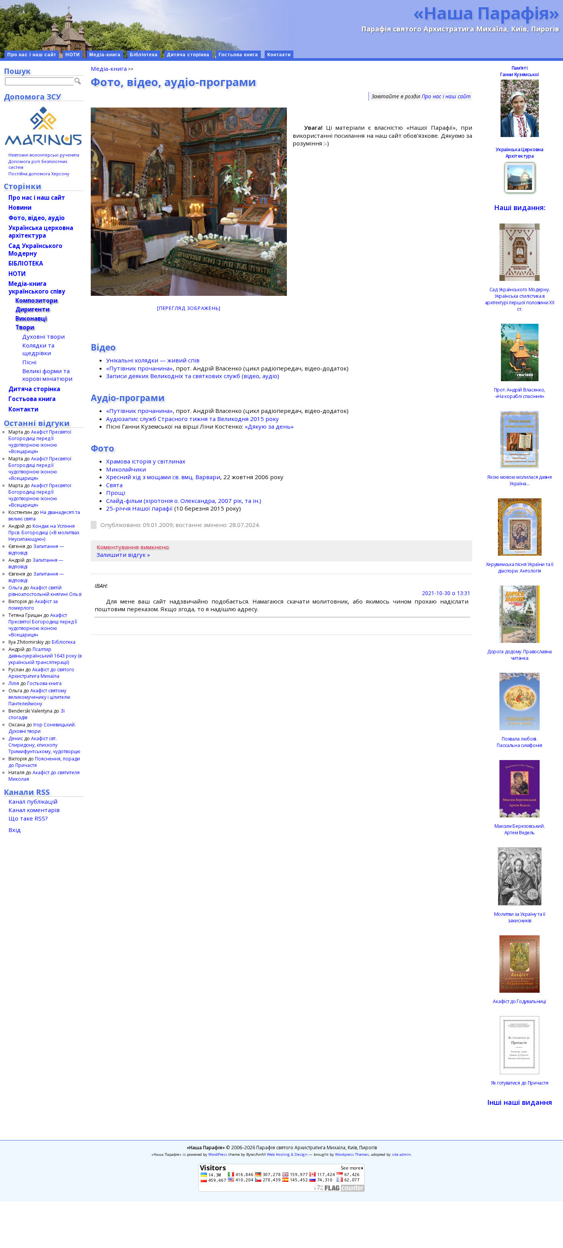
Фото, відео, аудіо (36, 218)
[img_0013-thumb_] (189, 202)
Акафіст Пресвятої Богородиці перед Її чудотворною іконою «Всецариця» (39, 442)
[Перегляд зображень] (189, 308)
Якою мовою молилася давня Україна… (519, 480)
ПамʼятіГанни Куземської (519, 71)
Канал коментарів (34, 810)
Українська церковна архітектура (40, 231)
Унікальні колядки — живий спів (153, 360)
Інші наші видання (519, 1102)
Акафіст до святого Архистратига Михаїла (41, 672)
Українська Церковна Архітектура (519, 152)
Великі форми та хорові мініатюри (47, 374)
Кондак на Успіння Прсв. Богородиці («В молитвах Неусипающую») (43, 532)
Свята (114, 485)
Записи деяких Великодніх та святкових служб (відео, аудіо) (192, 376)
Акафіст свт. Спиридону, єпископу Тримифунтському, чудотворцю (44, 745)
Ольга (15, 587)
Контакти (279, 54)
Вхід (14, 830)
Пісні (29, 362)
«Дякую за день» (269, 426)
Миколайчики (126, 469)
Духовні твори (43, 336)
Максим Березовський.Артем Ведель (519, 829)
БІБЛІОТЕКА (25, 263)
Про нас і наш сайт (31, 54)
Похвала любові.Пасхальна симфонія (519, 742)
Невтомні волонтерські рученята (43, 155)
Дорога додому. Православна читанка (519, 654)
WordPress (217, 1154)
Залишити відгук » (123, 554)
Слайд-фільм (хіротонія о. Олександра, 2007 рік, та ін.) (183, 500)
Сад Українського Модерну (35, 249)
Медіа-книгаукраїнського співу (36, 287)
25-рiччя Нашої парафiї (139, 508)
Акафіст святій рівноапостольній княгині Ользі (45, 590)
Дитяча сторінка (188, 54)
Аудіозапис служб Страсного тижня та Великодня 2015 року (192, 419)
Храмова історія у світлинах (145, 461)
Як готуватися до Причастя (519, 1083)
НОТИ (72, 54)
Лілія (13, 683)
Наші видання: (519, 207)
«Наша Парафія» (486, 12)
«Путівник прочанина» (139, 368)
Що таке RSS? (28, 818)
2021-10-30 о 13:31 (446, 593)
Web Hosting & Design (287, 1154)
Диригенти (32, 309)
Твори (24, 327)
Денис (15, 738)
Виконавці (31, 318)
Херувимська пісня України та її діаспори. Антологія (519, 567)
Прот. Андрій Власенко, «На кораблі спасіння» (519, 393)
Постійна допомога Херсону (38, 173)
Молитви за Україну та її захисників (519, 917)
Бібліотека (144, 54)
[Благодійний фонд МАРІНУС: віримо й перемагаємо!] (43, 126)
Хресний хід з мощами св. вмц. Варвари (163, 477)
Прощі (115, 492)
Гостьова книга (238, 54)
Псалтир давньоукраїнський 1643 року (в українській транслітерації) (45, 656)
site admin (401, 1154)
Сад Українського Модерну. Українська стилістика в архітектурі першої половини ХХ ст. (520, 299)
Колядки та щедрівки (38, 349)
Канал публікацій (32, 801)
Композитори (36, 300)
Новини (19, 207)
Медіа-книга (105, 54)
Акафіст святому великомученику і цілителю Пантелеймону (39, 697)
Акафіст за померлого (33, 604)
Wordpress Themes (352, 1154)
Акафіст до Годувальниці (519, 1001)
